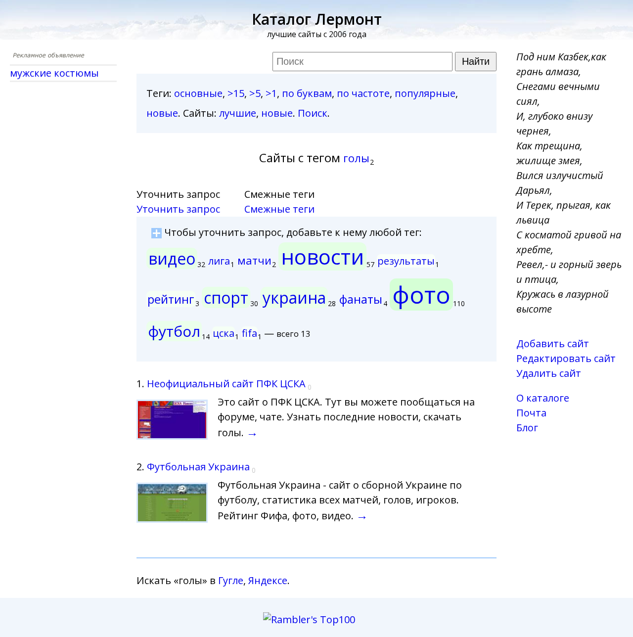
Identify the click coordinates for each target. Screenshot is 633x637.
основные (198, 93)
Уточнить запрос (178, 209)
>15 (235, 93)
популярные (425, 93)
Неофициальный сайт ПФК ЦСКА (226, 383)
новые (162, 113)
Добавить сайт (552, 343)
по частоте (363, 93)
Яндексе (267, 580)
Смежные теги (279, 209)
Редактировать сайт (566, 358)
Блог (527, 427)
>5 (255, 93)
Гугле (230, 580)
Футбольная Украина (198, 466)
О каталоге (542, 398)
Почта (531, 412)
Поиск (312, 113)
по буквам (307, 93)
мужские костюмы (54, 73)
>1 (271, 93)
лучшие (237, 113)
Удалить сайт (548, 373)
